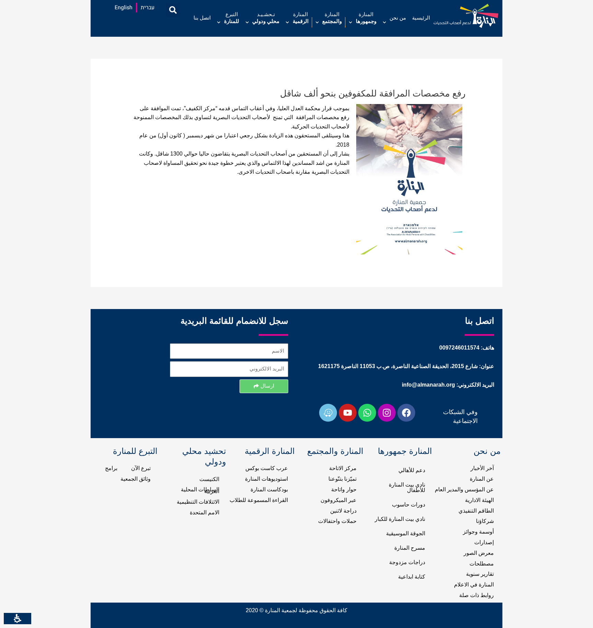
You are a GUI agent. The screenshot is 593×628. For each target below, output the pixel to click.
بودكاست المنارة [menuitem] (269, 490)
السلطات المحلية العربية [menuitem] (200, 490)
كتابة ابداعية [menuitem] (411, 577)
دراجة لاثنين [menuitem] (343, 511)
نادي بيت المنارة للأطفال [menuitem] (407, 487)
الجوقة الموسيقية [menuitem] (405, 533)
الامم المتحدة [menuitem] (204, 513)
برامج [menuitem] (111, 468)
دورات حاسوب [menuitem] (408, 505)
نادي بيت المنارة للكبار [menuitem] (400, 519)
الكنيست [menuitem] (209, 479)
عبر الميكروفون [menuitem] (339, 500)
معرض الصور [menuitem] (479, 553)
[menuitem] (421, 22)
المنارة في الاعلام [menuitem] (474, 585)
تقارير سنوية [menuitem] (480, 574)
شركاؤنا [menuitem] (485, 521)
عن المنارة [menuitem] (482, 479)
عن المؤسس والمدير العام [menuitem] (464, 490)
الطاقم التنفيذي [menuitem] (476, 511)
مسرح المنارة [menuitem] (409, 548)
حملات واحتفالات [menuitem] (337, 521)
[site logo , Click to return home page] (466, 16)
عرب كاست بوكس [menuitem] (266, 468)
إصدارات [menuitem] (484, 542)
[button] (173, 10)
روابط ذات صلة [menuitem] (476, 595)
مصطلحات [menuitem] (481, 564)
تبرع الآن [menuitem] (141, 468)
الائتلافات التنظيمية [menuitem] (198, 502)
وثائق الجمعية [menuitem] (135, 479)
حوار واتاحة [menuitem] (344, 490)
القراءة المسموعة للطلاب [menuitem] (259, 500)
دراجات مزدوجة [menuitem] (407, 562)
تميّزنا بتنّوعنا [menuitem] (342, 479)
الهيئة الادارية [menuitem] (479, 500)
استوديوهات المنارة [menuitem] (266, 479)
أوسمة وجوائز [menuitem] (478, 532)
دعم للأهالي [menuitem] (411, 470)
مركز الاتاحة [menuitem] (343, 468)
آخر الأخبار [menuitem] (482, 468)
